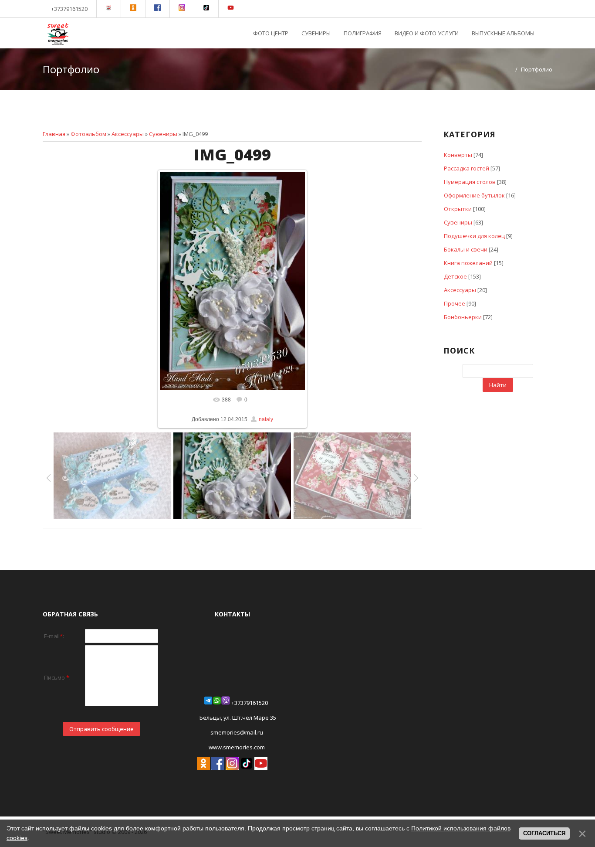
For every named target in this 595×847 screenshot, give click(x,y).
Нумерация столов (470, 182)
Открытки (458, 209)
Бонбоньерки (463, 317)
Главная (54, 134)
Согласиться (544, 833)
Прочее (454, 303)
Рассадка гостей (466, 168)
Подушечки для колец (474, 236)
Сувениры (163, 134)
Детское (455, 276)
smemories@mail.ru (236, 732)
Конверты (458, 155)
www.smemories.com (236, 747)
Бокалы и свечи (465, 249)
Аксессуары (128, 134)
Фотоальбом (88, 134)
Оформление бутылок (474, 195)
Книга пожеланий (468, 263)
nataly (266, 419)
